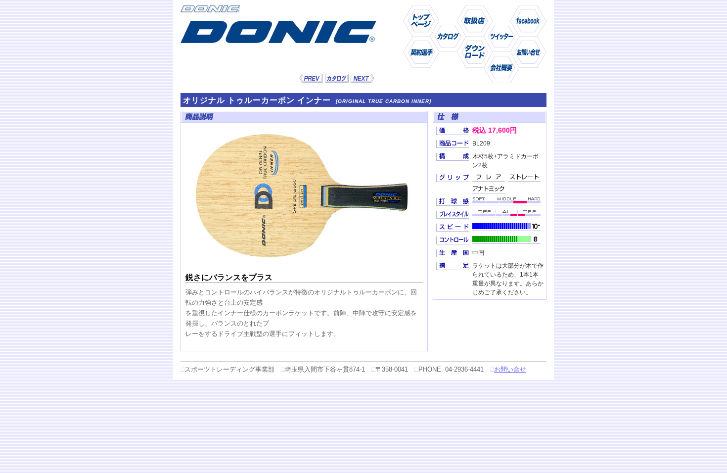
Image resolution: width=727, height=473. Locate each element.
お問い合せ (510, 369)
